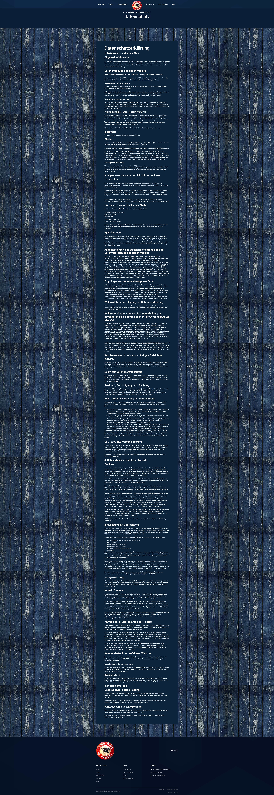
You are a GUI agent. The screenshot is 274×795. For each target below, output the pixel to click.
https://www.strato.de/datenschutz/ (158, 148)
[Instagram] (175, 750)
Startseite (101, 4)
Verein (111, 4)
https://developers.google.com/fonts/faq (148, 700)
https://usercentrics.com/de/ (118, 534)
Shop (173, 4)
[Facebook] (172, 750)
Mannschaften (122, 4)
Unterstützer (150, 4)
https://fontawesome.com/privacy (114, 717)
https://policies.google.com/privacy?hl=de (136, 702)
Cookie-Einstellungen (173, 792)
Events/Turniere (163, 4)
